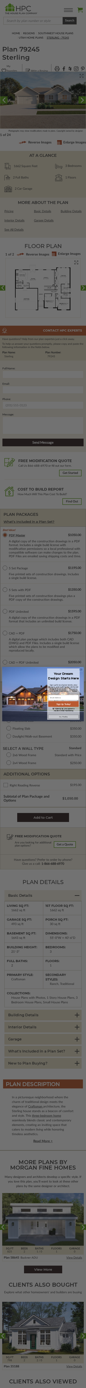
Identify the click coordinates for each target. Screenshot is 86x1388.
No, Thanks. (63, 717)
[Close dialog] (81, 669)
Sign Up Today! (63, 704)
